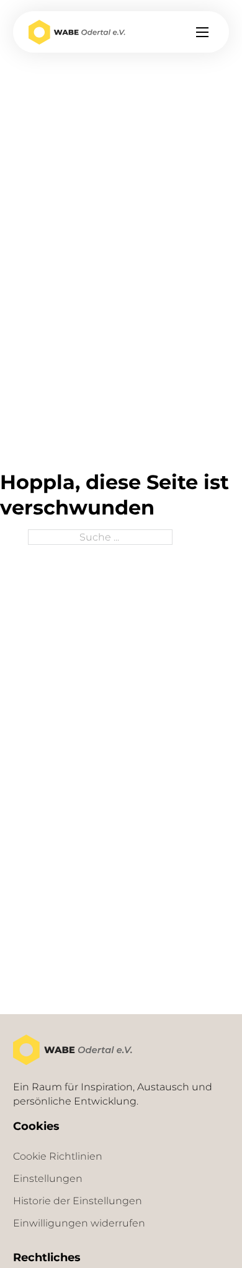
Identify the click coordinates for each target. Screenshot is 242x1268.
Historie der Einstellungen (77, 1200)
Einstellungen (48, 1178)
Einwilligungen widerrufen (79, 1223)
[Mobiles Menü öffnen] (202, 32)
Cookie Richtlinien (57, 1156)
